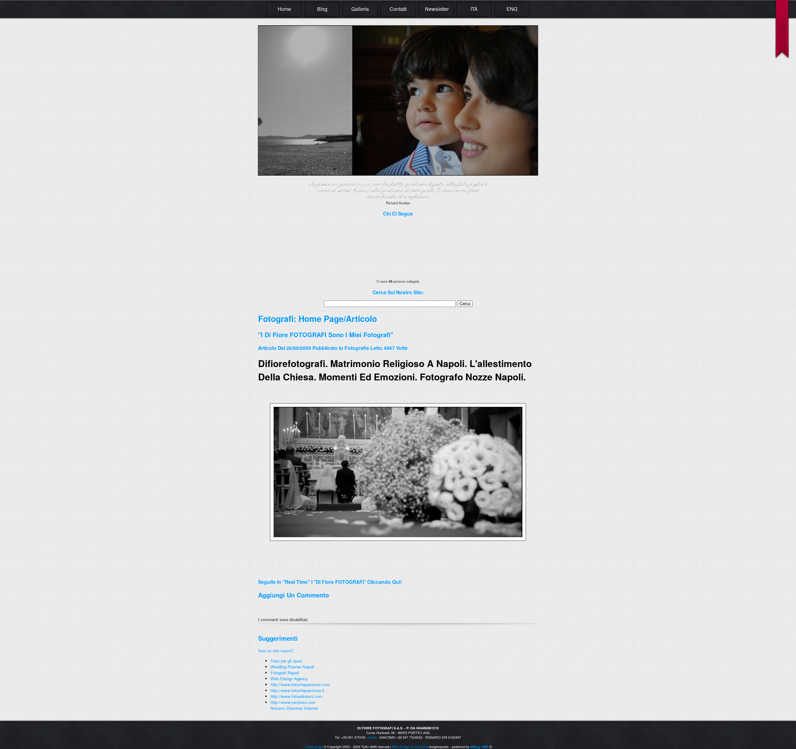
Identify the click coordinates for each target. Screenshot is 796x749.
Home (284, 8)
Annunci (278, 708)
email (372, 737)
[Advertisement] (331, 571)
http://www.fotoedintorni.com (296, 696)
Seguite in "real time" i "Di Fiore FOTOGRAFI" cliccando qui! (330, 581)
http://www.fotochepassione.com (300, 684)
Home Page (321, 318)
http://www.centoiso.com (293, 702)
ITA (474, 8)
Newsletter (437, 8)
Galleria (360, 8)
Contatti (398, 8)
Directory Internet (302, 708)
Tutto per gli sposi (287, 661)
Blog (322, 8)
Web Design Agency (289, 679)
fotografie (357, 347)
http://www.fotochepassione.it (297, 690)
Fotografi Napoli (285, 673)
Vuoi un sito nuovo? (276, 651)
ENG (512, 8)
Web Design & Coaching (410, 746)
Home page (314, 746)
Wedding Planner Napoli (292, 667)
